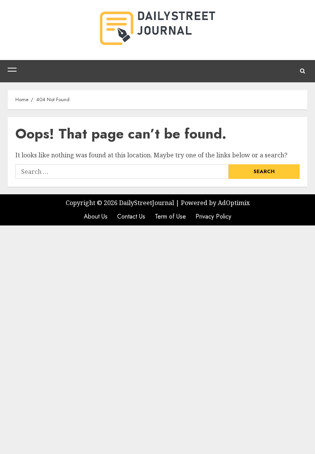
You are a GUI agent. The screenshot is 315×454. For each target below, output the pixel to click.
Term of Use (170, 216)
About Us (96, 216)
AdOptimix (234, 203)
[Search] (302, 71)
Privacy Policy (213, 216)
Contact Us (131, 216)
